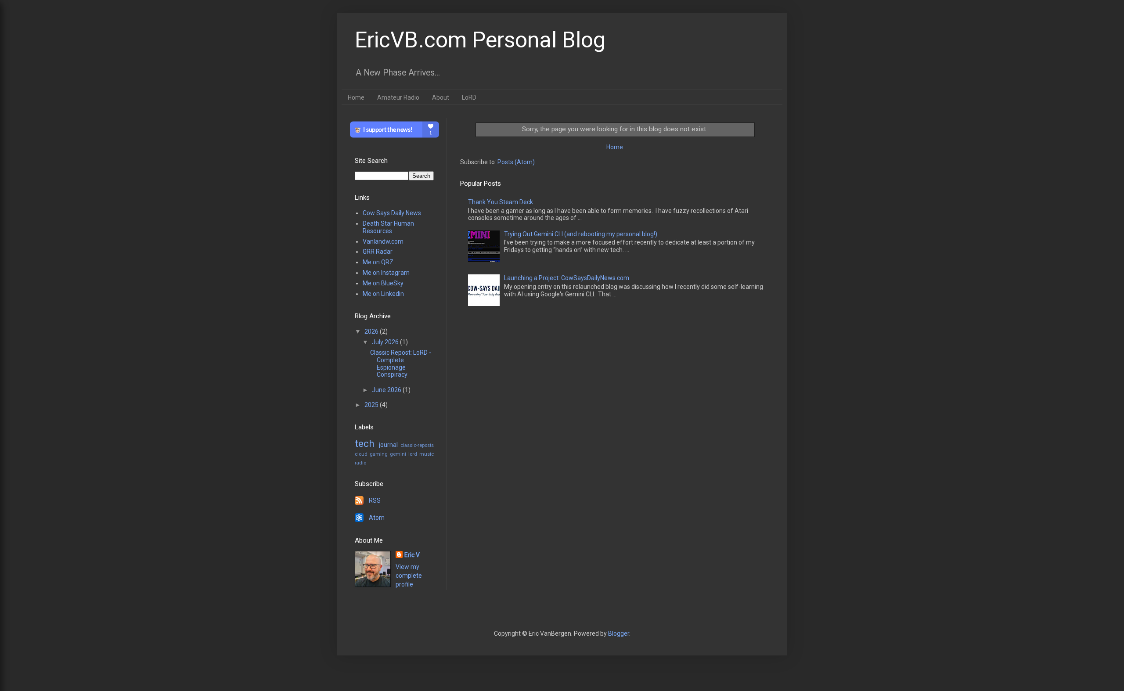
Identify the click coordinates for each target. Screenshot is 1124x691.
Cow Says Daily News (392, 212)
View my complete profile (409, 575)
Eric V (412, 554)
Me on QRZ (378, 262)
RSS (375, 500)
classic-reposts (417, 445)
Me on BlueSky (383, 283)
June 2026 (387, 389)
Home (356, 97)
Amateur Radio (398, 97)
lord (412, 454)
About (440, 97)
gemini (398, 454)
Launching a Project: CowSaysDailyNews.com (566, 277)
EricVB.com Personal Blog (480, 40)
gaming (379, 454)
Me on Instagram (386, 272)
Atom (377, 517)
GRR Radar (378, 251)
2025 (372, 404)
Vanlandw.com (383, 241)
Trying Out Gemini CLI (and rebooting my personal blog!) (580, 234)
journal (388, 444)
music (426, 454)
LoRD (469, 97)
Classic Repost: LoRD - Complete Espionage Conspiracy (400, 363)
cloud (361, 454)
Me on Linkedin (383, 293)
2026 (372, 331)
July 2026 (386, 342)
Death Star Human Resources (388, 227)
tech (365, 443)
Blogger (618, 633)
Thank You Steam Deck (500, 201)
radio (360, 463)
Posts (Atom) (516, 162)
